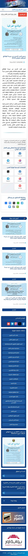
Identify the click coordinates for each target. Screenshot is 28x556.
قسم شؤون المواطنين (13, 415)
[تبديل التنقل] (3, 9)
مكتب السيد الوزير (13, 335)
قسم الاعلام (13, 411)
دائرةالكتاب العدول (13, 379)
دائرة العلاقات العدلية (14, 374)
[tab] (13, 500)
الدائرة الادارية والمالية (13, 352)
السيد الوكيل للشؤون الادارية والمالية (13, 344)
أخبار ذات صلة (14, 218)
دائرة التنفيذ (14, 383)
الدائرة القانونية (13, 387)
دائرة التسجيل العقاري (13, 357)
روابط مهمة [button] (14, 500)
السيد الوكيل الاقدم (13, 339)
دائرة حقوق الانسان (13, 396)
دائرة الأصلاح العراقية (14, 366)
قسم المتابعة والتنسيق (13, 407)
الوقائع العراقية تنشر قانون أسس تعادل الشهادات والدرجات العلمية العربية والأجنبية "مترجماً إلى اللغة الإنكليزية (15, 299)
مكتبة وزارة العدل (13, 424)
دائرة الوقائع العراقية (14, 392)
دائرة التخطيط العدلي (14, 361)
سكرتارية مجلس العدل (13, 348)
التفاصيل (14, 248)
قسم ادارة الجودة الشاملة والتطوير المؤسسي (13, 401)
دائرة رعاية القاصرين (14, 370)
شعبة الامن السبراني (14, 420)
